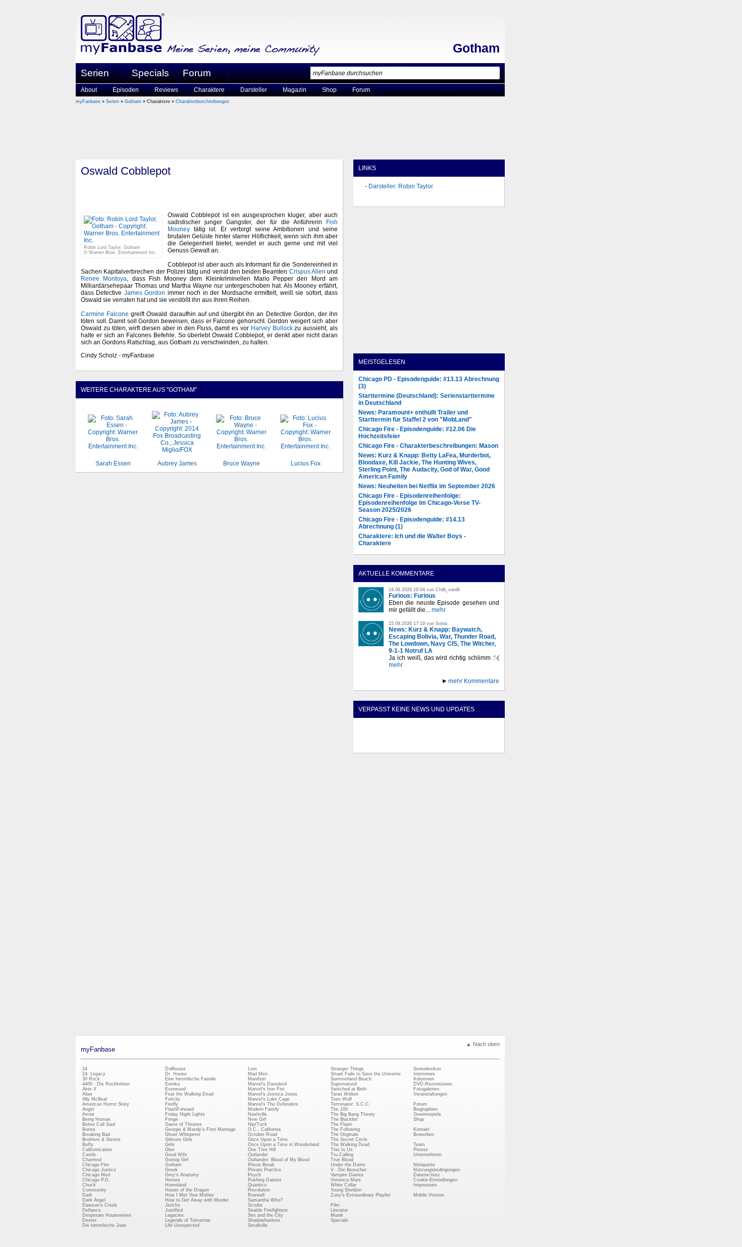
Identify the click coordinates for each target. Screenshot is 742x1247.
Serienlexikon (427, 1068)
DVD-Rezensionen (432, 1083)
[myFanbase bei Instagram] (452, 744)
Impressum (425, 1184)
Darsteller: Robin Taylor (400, 186)
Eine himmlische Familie (190, 1078)
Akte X (89, 1089)
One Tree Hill (262, 1149)
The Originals (344, 1134)
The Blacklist (344, 1119)
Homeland (175, 1184)
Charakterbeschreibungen (202, 101)
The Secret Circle (349, 1139)
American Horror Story (105, 1104)
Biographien (425, 1109)
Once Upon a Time (268, 1139)
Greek (171, 1169)
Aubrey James (177, 463)
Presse (420, 1149)
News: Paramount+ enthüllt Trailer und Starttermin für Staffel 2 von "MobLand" (415, 416)
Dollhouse (175, 1068)
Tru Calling (342, 1154)
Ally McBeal (94, 1099)
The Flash (341, 1124)
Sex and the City (265, 1215)
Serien (112, 101)
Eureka (172, 1083)
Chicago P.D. (96, 1179)
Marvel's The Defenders (273, 1104)
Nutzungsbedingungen (436, 1169)
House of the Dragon (187, 1189)
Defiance (91, 1210)
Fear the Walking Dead (189, 1094)
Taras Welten (344, 1094)
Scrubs (255, 1205)
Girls (170, 1144)
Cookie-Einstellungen (435, 1179)
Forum (197, 73)
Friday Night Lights (185, 1114)
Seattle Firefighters (268, 1210)
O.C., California (264, 1129)
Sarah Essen (113, 463)
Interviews (424, 1073)
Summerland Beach (351, 1078)
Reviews (166, 89)
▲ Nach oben (483, 1044)
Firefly (171, 1104)
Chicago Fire (95, 1164)
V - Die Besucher (348, 1169)
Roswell (256, 1195)
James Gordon (144, 292)
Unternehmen (427, 1154)
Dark (87, 1195)
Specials (150, 73)
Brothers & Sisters (101, 1139)
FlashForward (179, 1109)
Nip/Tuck (257, 1124)
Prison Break (261, 1164)
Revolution (259, 1189)
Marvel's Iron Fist (266, 1089)
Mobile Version (428, 1195)
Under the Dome (348, 1164)
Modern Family (263, 1109)
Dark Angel (93, 1200)
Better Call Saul (98, 1124)
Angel (88, 1109)
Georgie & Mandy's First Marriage (200, 1129)
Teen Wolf (341, 1099)
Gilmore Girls (178, 1139)
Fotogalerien (426, 1089)
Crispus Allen (307, 271)
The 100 (339, 1109)
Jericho (172, 1205)
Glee (170, 1149)
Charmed (91, 1159)
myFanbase (88, 101)
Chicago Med (96, 1174)
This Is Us (342, 1149)
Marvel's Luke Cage (269, 1099)
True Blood (342, 1159)
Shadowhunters (264, 1220)
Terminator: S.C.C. (350, 1104)
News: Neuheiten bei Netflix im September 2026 (426, 486)
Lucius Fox (306, 463)
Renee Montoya (104, 278)
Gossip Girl (176, 1159)
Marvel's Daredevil (267, 1083)
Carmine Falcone (105, 314)
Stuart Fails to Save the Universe (366, 1073)
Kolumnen (423, 1078)
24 (84, 1068)
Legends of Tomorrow (187, 1220)
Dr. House (176, 1073)
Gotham (476, 48)
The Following (345, 1129)
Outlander (258, 1154)
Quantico (257, 1184)
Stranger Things (347, 1068)
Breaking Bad (96, 1134)
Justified (174, 1210)
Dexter (89, 1220)
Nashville (257, 1114)
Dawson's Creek (99, 1205)
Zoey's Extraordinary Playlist (361, 1195)
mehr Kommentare (473, 681)
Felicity (172, 1099)
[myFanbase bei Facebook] (405, 744)
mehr (439, 609)
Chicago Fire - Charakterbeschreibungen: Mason (428, 445)
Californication (97, 1149)
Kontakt (421, 1129)
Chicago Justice (99, 1169)
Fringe (171, 1119)
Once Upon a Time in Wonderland (283, 1144)
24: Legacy (93, 1073)
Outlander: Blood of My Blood (278, 1159)
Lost (252, 1068)
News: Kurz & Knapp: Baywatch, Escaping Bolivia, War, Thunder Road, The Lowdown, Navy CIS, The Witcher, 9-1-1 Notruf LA (442, 640)
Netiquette (424, 1164)
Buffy (87, 1144)
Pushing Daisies (265, 1179)
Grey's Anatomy (182, 1174)
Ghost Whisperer (182, 1134)
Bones (88, 1129)
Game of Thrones (183, 1124)
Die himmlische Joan (104, 1225)
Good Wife (176, 1154)
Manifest (257, 1078)
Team (419, 1144)
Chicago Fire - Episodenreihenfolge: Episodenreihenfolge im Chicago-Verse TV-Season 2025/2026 (419, 502)
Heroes (172, 1179)
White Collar (343, 1184)
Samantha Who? (265, 1200)
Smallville (258, 1225)
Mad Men (258, 1073)
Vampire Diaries (347, 1174)
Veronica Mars (346, 1179)
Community (94, 1189)
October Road (262, 1134)
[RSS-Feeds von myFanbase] (382, 744)
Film (335, 1205)
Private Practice (264, 1169)
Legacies (174, 1215)
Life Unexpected (182, 1225)
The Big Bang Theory (353, 1114)
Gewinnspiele (427, 1114)
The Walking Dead (350, 1144)
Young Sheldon (346, 1189)
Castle (89, 1154)
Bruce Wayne (241, 463)
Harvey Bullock (272, 328)
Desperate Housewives (106, 1215)
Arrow (88, 1114)
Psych (254, 1174)
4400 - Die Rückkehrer (106, 1083)
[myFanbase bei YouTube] (475, 744)
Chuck (89, 1184)
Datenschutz (426, 1174)
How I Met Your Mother (189, 1195)
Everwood (175, 1089)
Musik (337, 1215)
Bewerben (423, 1134)
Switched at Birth (348, 1089)
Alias (87, 1094)
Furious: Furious (412, 595)
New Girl (257, 1119)
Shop (418, 1119)
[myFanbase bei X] (429, 744)
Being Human (96, 1119)
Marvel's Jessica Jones (272, 1094)
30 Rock (91, 1078)
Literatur (339, 1210)
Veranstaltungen (430, 1094)
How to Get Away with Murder (197, 1200)
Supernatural (344, 1083)
